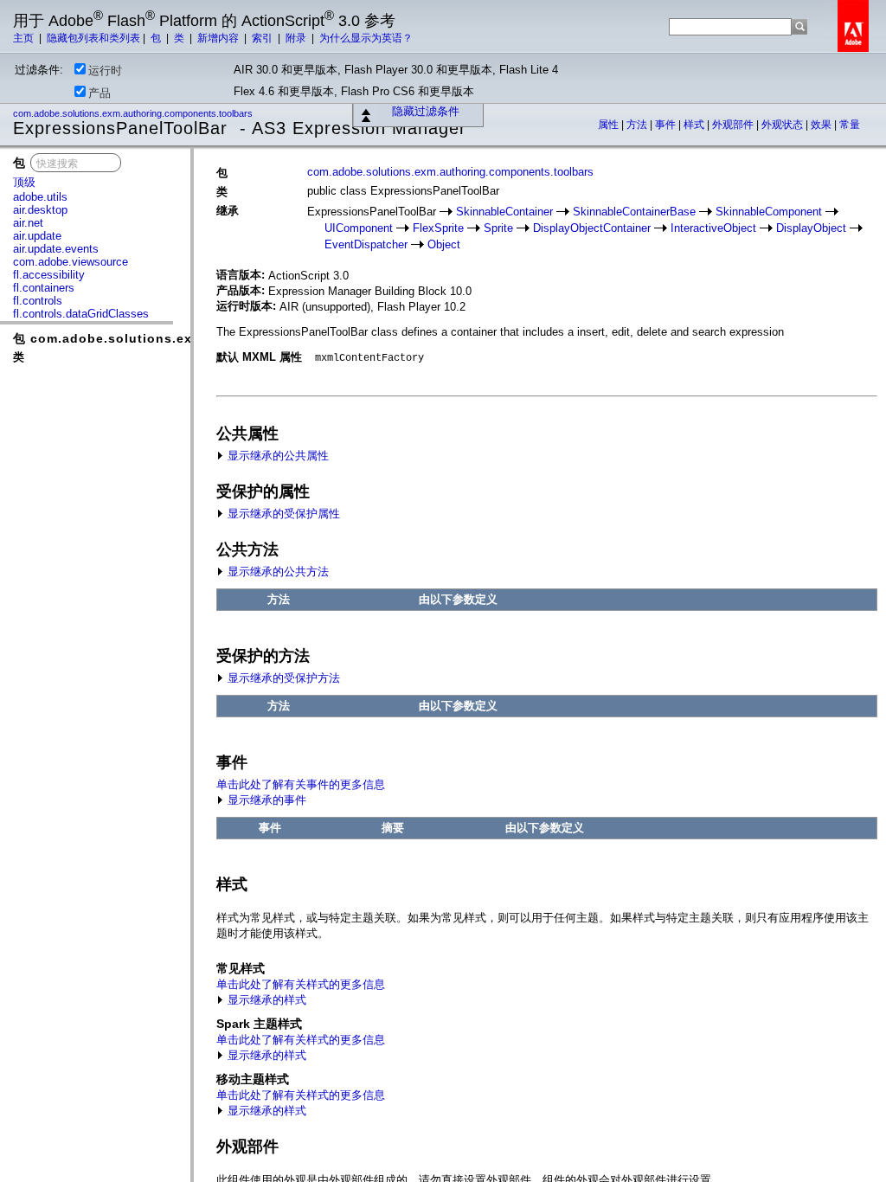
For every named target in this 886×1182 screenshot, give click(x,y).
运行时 (105, 70)
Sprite (498, 228)
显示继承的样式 (265, 999)
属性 (609, 125)
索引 (263, 38)
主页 (24, 38)
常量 (849, 125)
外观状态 (783, 125)
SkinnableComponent (769, 211)
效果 (822, 125)
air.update (37, 235)
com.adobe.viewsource (70, 261)
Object (443, 244)
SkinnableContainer (504, 211)
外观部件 (734, 125)
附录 (297, 38)
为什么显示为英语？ (366, 38)
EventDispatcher (366, 244)
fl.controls (37, 300)
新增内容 (219, 38)
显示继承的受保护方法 (282, 677)
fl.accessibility (49, 274)
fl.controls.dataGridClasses (81, 313)
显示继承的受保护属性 (282, 513)
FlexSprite (438, 228)
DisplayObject (811, 228)
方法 (638, 125)
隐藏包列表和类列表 (93, 38)
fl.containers (43, 287)
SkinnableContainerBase (634, 211)
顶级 (24, 182)
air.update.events (56, 248)
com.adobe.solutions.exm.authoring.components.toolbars (134, 113)
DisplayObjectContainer (592, 228)
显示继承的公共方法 (276, 571)
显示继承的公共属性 (276, 455)
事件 (666, 125)
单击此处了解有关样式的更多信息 (300, 984)
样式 (695, 125)
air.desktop (40, 209)
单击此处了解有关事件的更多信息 (300, 784)
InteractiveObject (713, 228)
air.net (28, 222)
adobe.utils (40, 196)
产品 (99, 93)
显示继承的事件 (265, 799)
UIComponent (358, 228)
